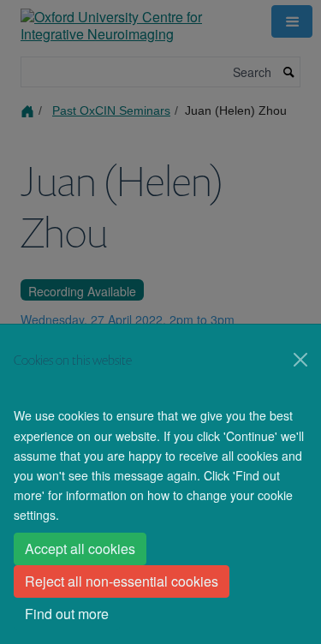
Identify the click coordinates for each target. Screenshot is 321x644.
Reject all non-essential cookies (121, 581)
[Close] (300, 359)
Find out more (67, 613)
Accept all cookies (80, 548)
